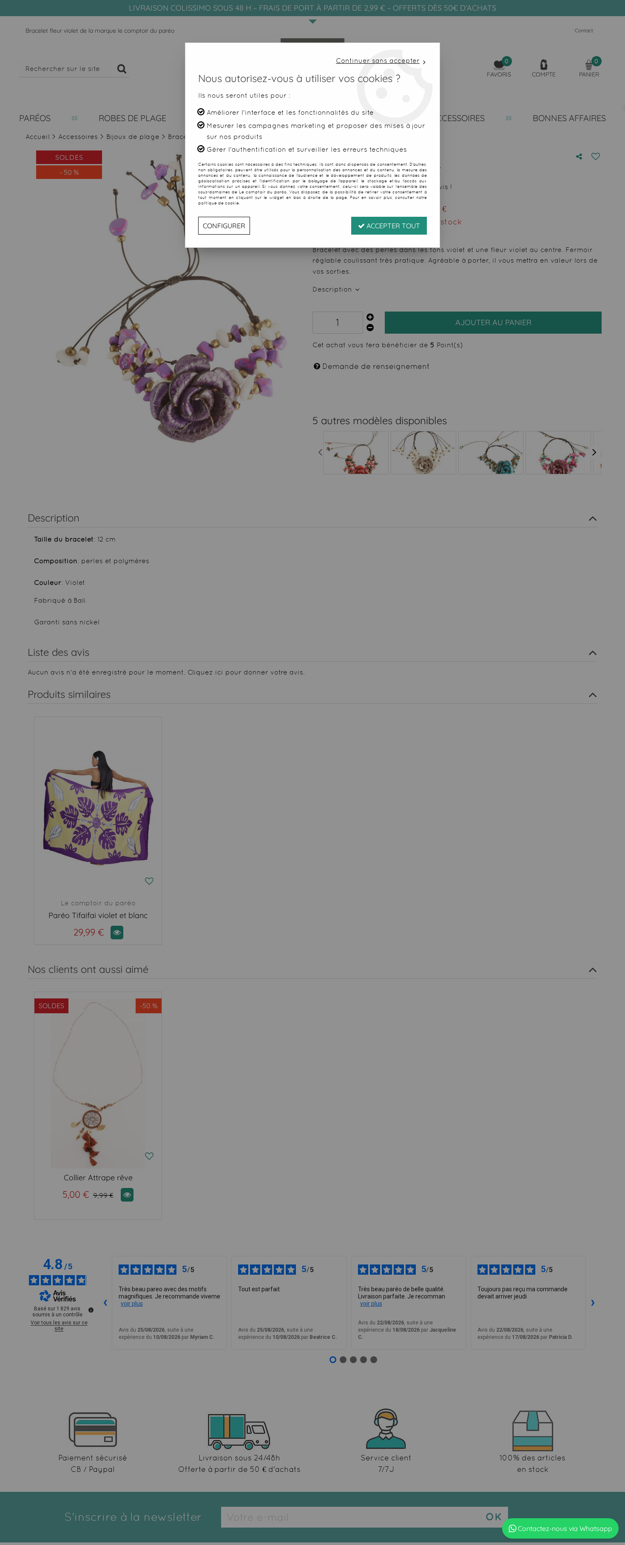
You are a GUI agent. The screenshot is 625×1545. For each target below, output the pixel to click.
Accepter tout (392, 225)
